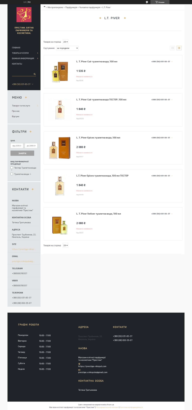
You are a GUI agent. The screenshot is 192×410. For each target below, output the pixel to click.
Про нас (16, 111)
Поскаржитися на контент (107, 407)
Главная (16, 47)
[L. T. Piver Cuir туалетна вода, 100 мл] (60, 72)
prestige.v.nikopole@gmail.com (24, 261)
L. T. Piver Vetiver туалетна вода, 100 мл (98, 213)
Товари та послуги (21, 105)
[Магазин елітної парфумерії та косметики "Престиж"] (24, 14)
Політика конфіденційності (131, 407)
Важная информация (23, 58)
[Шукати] (34, 74)
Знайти (22, 153)
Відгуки (15, 116)
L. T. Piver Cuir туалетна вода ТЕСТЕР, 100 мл (101, 99)
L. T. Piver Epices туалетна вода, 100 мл (98, 137)
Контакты (17, 64)
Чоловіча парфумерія (89, 7)
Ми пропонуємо (55, 7)
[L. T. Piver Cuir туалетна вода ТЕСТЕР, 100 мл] (60, 110)
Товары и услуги (20, 53)
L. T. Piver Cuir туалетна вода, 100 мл (96, 61)
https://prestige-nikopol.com (24, 249)
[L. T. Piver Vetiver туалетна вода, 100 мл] (60, 224)
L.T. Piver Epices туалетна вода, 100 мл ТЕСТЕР (102, 175)
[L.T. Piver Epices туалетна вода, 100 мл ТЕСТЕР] (60, 186)
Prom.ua (110, 404)
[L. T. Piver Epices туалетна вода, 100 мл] (60, 148)
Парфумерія (71, 7)
